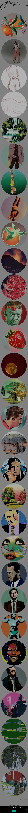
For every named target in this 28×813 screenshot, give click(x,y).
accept (14, 811)
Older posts (23, 799)
